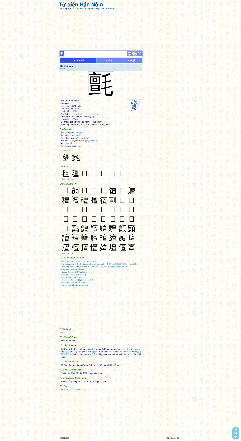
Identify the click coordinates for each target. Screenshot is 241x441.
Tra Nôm (107, 60)
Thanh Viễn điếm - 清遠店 (71, 280)
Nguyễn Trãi (133, 264)
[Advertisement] (120, 30)
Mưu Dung (82, 275)
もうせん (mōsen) (88, 141)
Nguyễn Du (79, 269)
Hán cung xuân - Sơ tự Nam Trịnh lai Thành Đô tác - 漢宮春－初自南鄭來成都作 (91, 267)
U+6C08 (74, 119)
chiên (62, 69)
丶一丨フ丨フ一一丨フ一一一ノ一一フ (87, 114)
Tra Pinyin (131, 60)
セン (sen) (84, 138)
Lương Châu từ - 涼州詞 (71, 272)
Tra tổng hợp (65, 8)
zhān (80, 132)
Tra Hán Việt (78, 60)
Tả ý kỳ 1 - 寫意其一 (69, 275)
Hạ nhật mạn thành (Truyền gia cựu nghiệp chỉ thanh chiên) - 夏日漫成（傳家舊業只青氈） (95, 264)
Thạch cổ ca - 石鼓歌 (70, 277)
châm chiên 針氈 (67, 390)
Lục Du (124, 267)
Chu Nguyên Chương (80, 285)
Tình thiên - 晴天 (68, 282)
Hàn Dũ (81, 277)
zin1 (80, 146)
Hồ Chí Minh (79, 282)
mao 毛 (68, 106)
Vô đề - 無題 (66, 285)
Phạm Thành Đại (88, 280)
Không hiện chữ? (68, 179)
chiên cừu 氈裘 (80, 390)
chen (72, 135)
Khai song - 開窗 (68, 269)
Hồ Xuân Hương (89, 261)
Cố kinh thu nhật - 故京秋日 (72, 261)
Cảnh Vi (84, 272)
